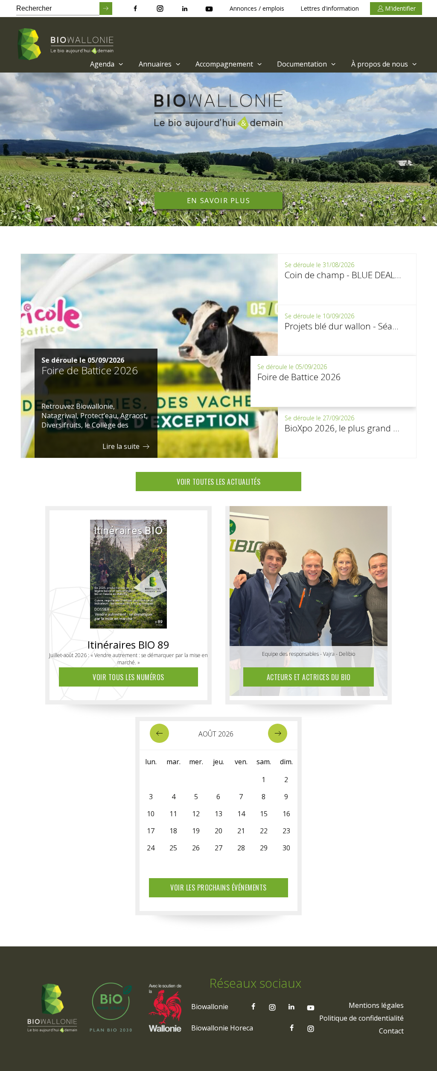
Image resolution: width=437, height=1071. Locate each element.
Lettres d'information (329, 8)
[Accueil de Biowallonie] (67, 45)
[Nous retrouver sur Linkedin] (184, 8)
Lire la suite (121, 446)
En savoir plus (218, 200)
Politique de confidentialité (361, 1018)
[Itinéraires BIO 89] (128, 571)
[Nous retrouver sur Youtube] (209, 8)
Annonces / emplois (257, 8)
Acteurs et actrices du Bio (309, 677)
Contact (391, 1031)
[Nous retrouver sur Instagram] (160, 8)
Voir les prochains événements (218, 887)
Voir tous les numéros (128, 677)
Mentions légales (376, 1005)
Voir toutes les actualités (218, 482)
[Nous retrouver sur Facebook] (135, 8)
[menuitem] (106, 64)
